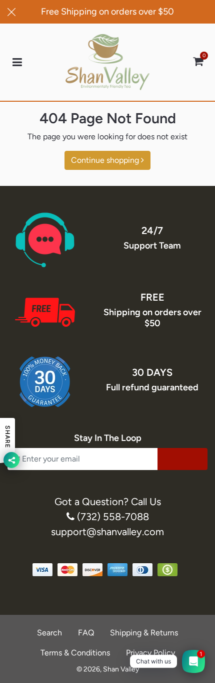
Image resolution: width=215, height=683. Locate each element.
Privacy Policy (150, 652)
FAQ (86, 632)
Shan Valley (121, 669)
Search (49, 632)
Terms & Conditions (75, 652)
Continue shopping (106, 160)
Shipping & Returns (144, 632)
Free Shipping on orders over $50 (107, 11)
